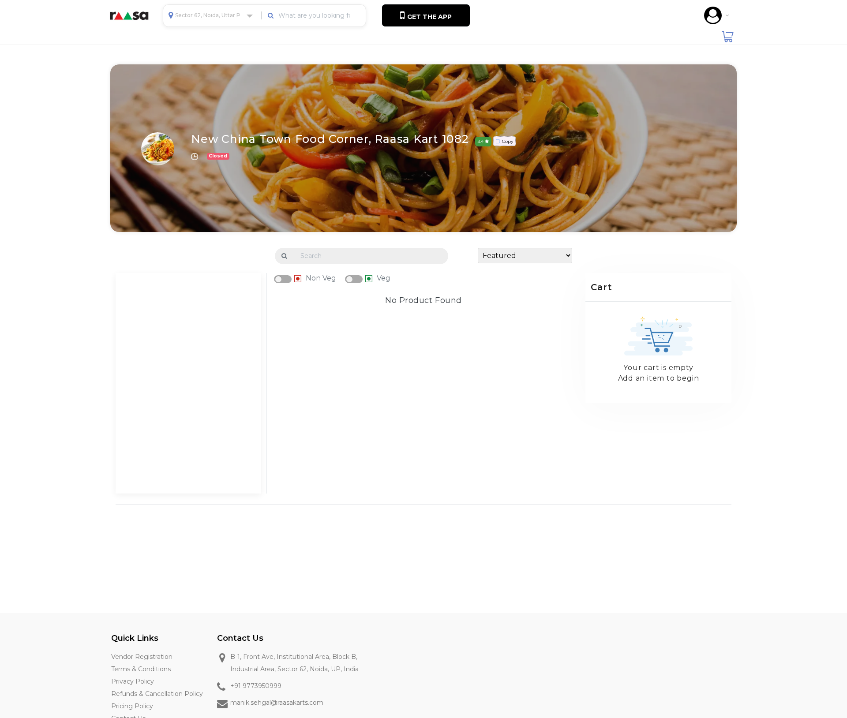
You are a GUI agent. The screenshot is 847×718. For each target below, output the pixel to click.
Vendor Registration (141, 657)
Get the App (428, 17)
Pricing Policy (132, 706)
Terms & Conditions (141, 669)
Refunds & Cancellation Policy (157, 694)
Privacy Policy (132, 681)
